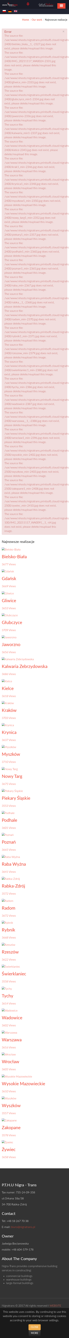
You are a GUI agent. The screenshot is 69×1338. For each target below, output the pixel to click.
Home (25, 20)
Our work (37, 20)
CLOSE (34, 1327)
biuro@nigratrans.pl (23, 1227)
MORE (34, 1333)
